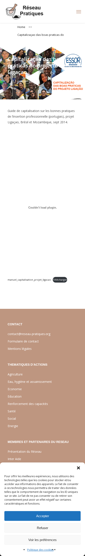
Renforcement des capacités (28, 404)
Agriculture (15, 374)
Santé (12, 411)
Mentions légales (20, 349)
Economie (15, 389)
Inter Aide (14, 459)
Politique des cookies (40, 550)
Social (12, 418)
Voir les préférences (42, 540)
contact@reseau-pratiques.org (29, 334)
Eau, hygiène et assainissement (30, 382)
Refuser (42, 528)
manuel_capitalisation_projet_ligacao (29, 279)
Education (15, 396)
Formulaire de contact (23, 341)
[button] (78, 468)
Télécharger (60, 279)
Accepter (42, 516)
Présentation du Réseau (24, 451)
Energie (13, 426)
